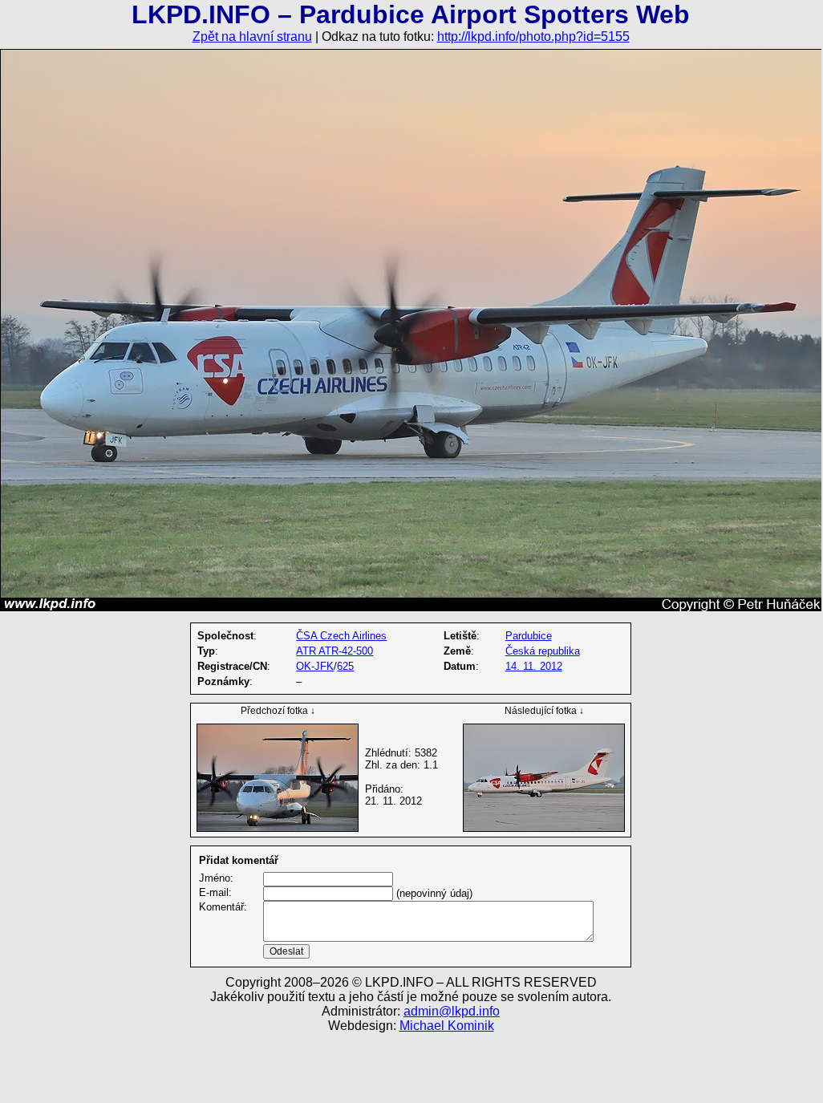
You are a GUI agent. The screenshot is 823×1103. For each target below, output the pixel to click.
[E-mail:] (328, 893)
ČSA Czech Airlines (341, 636)
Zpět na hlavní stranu (252, 36)
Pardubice (528, 636)
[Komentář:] (428, 938)
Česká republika (542, 651)
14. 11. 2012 (533, 666)
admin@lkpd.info (451, 1011)
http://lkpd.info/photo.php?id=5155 (533, 36)
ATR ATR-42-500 (334, 651)
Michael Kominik (446, 1025)
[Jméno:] (328, 879)
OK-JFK (315, 666)
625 (345, 666)
